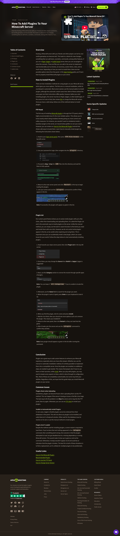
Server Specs (64, 494)
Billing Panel (97, 482)
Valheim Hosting (81, 498)
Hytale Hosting (81, 485)
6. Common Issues (15, 66)
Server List (63, 491)
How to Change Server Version (45, 463)
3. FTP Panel (13, 59)
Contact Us (47, 485)
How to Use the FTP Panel (44, 460)
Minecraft (29, 7)
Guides (96, 488)
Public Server (97, 507)
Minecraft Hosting (82, 482)
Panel (94, 7)
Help (49, 7)
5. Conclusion (14, 64)
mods (56, 372)
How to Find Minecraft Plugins (63, 126)
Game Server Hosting (66, 482)
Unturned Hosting (82, 514)
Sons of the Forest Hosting (84, 520)
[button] (36, 7)
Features (44, 7)
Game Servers (35, 7)
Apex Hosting (68, 72)
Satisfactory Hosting (82, 517)
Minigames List (65, 488)
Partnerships (47, 491)
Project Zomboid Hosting (84, 509)
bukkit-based (56, 62)
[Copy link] (46, 50)
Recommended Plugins (43, 458)
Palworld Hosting (82, 506)
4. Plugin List (13, 61)
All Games (80, 523)
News (54, 7)
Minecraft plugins (57, 113)
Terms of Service (14, 522)
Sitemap (12, 516)
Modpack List (64, 485)
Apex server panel (51, 137)
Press (45, 497)
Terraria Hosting (81, 511)
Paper (43, 62)
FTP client (69, 402)
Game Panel (97, 485)
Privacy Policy (13, 519)
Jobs (45, 494)
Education (97, 501)
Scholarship (97, 504)
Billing (87, 7)
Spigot (48, 62)
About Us (46, 482)
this (61, 99)
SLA (11, 525)
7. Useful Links (14, 69)
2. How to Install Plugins (16, 56)
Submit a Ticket (98, 498)
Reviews (46, 488)
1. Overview (13, 53)
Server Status (98, 495)
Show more (98, 129)
